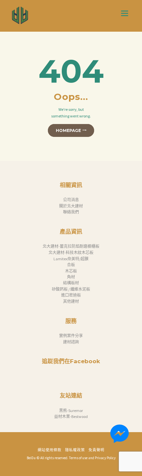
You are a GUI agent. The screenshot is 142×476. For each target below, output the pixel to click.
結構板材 (71, 282)
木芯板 (71, 271)
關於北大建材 (71, 206)
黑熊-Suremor (71, 410)
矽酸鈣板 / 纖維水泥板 (71, 289)
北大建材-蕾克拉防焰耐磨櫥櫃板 (71, 246)
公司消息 (71, 199)
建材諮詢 (71, 341)
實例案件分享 (71, 335)
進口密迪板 (71, 295)
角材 (71, 276)
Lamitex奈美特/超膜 (71, 258)
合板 (71, 264)
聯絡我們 (71, 211)
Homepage (68, 130)
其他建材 (71, 301)
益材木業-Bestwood (71, 416)
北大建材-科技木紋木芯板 (71, 252)
